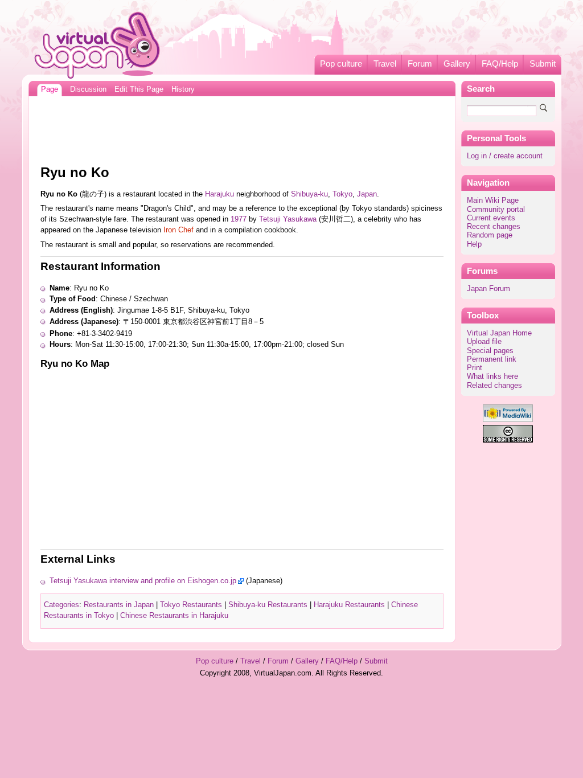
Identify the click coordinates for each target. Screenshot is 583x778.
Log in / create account (505, 156)
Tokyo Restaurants (191, 605)
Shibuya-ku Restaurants (267, 605)
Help (474, 244)
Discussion (88, 89)
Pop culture (341, 63)
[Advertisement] (242, 127)
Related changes (494, 386)
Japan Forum (488, 289)
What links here (492, 376)
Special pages (490, 351)
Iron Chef (178, 230)
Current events (491, 218)
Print (474, 368)
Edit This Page (138, 89)
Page (49, 89)
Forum (420, 63)
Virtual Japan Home (499, 333)
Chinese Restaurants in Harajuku (174, 616)
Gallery (457, 63)
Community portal (496, 210)
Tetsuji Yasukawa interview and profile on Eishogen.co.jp (143, 581)
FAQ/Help (500, 63)
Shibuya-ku (309, 194)
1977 (239, 219)
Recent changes (493, 227)
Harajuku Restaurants (349, 605)
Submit (542, 63)
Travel (384, 63)
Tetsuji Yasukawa (288, 219)
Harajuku (219, 194)
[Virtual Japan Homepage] (98, 44)
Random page (489, 235)
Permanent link (491, 359)
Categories (61, 605)
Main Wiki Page (493, 200)
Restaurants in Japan (119, 605)
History (183, 89)
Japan (367, 194)
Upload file (484, 342)
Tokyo (342, 194)
